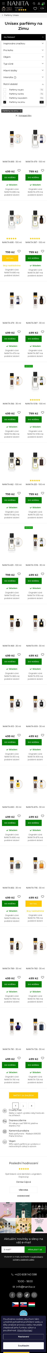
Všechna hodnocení (23, 1191)
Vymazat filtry (25, 115)
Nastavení (23, 1336)
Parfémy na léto (26, 94)
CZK (42, 8)
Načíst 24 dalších (23, 1095)
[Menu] (3, 3)
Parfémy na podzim (26, 98)
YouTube (34, 1295)
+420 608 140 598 (26, 1274)
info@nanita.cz (25, 1286)
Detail (10, 258)
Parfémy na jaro (26, 90)
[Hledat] (34, 3)
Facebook (12, 1295)
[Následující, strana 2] (23, 1106)
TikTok (27, 1295)
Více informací (24, 1330)
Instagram (19, 1295)
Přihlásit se (35, 1250)
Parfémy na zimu (26, 102)
